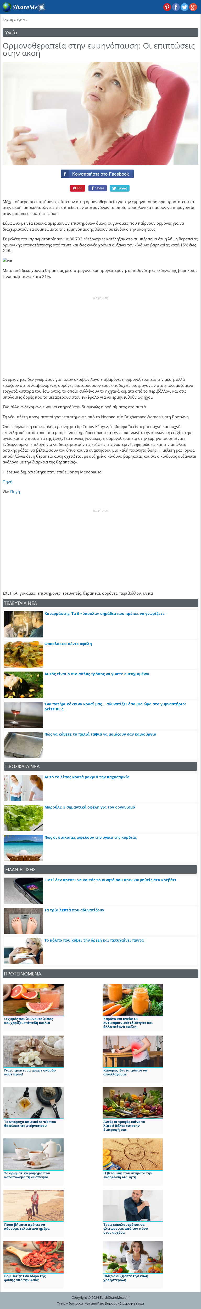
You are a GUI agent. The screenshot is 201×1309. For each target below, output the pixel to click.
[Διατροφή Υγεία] (23, 10)
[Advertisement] (100, 333)
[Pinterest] (76, 188)
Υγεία (21, 20)
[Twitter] (120, 188)
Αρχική (8, 20)
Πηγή (7, 481)
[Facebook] (100, 172)
